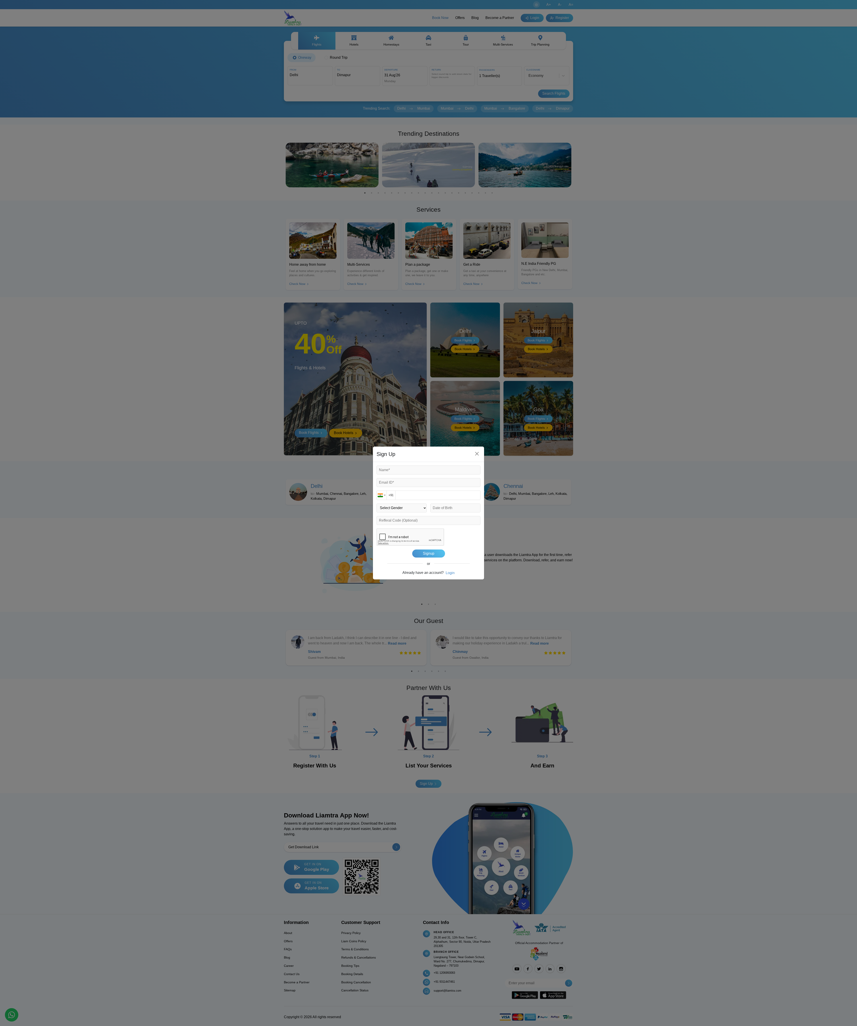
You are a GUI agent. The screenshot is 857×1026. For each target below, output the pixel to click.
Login (450, 573)
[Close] (477, 453)
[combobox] (381, 495)
